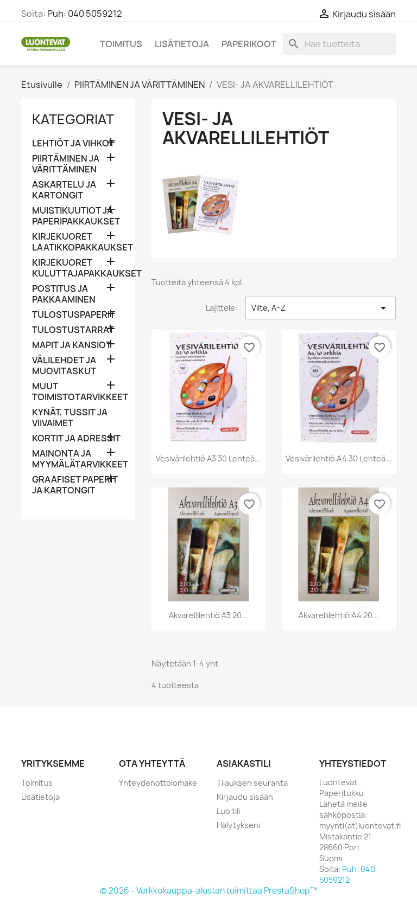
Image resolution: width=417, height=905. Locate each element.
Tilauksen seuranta (252, 783)
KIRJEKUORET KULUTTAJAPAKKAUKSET (78, 268)
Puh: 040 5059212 (84, 14)
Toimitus (121, 44)
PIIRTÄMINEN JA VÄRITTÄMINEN (65, 164)
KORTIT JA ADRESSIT (76, 438)
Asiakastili (244, 763)
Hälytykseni (238, 825)
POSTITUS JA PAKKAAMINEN (64, 294)
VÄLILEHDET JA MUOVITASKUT (64, 366)
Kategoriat (73, 119)
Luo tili (228, 811)
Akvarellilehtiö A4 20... (339, 615)
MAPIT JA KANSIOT (71, 345)
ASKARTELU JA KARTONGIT (64, 190)
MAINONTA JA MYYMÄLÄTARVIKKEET (78, 459)
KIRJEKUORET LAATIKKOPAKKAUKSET (78, 242)
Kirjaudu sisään (245, 797)
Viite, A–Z (320, 307)
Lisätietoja (182, 44)
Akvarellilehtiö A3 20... (208, 615)
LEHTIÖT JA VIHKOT (73, 143)
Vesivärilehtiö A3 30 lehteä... (208, 458)
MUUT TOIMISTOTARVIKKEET (78, 392)
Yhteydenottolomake (158, 783)
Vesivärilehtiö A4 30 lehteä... (339, 458)
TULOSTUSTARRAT (73, 330)
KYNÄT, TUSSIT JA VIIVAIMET (70, 418)
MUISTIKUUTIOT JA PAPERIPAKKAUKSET (76, 216)
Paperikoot (249, 44)
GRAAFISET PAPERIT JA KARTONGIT (75, 485)
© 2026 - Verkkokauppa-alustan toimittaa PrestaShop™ (209, 890)
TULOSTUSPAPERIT (73, 314)
